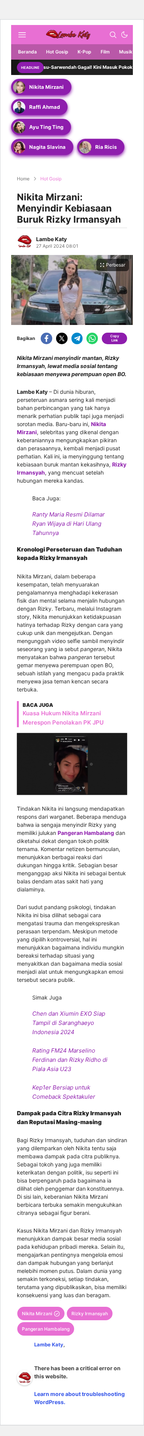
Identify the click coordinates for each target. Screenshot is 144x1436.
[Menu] (22, 34)
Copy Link (114, 338)
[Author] (24, 241)
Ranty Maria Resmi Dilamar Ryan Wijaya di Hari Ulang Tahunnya (68, 523)
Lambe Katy (51, 239)
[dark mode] (124, 34)
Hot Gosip (50, 179)
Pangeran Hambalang (86, 833)
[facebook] (46, 338)
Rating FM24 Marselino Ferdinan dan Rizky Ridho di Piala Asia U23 (70, 1060)
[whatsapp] (92, 338)
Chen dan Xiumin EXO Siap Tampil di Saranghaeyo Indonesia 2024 (68, 1023)
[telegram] (77, 338)
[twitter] (62, 338)
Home (23, 179)
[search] (113, 34)
